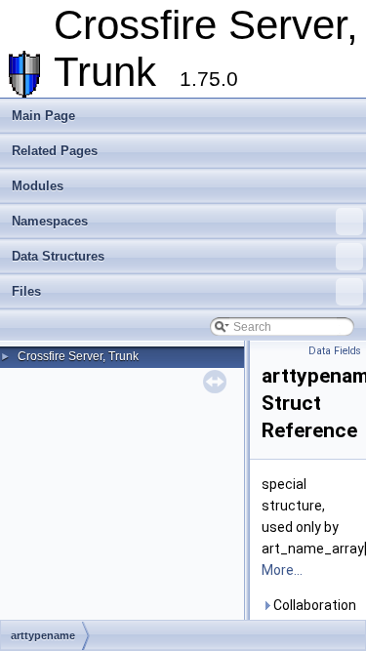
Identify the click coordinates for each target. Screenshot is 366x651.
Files (26, 291)
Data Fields (334, 351)
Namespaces (50, 221)
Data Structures (58, 256)
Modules (37, 186)
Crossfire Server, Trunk (78, 356)
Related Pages (55, 150)
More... (282, 570)
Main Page (43, 115)
